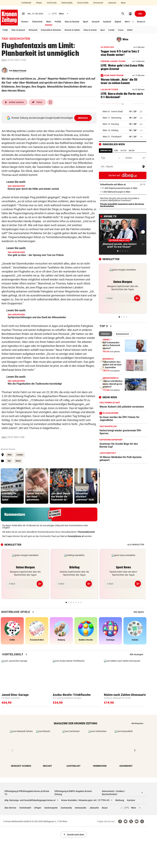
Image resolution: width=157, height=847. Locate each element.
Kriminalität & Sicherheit (51, 30)
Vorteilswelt (26, 3)
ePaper (39, 3)
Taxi (9, 461)
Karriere (131, 800)
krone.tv (141, 21)
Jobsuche (112, 3)
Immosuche (98, 3)
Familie (111, 30)
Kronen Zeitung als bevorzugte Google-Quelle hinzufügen (49, 117)
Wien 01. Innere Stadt (113, 111)
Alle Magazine (137, 723)
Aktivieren (83, 118)
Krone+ (25, 21)
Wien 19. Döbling (110, 130)
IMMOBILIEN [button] (105, 150)
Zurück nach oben (73, 834)
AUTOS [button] (123, 150)
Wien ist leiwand (18, 30)
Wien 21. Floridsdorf (112, 136)
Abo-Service (10, 808)
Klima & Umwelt (90, 30)
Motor (128, 21)
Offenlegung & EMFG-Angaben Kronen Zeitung (73, 792)
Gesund (95, 21)
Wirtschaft (33, 30)
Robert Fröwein (19, 70)
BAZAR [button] (131, 150)
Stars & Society (72, 21)
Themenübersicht (86, 532)
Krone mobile (82, 3)
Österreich (37, 21)
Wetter (129, 30)
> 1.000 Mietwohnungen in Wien (122, 192)
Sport (85, 21)
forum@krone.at (76, 536)
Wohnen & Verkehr (72, 30)
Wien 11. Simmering (112, 118)
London (20, 455)
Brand (18, 461)
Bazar (123, 3)
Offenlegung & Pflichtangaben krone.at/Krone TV (26, 792)
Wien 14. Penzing (111, 124)
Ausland (107, 21)
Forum (120, 30)
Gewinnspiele (66, 3)
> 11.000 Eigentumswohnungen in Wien (122, 188)
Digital (118, 21)
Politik (58, 21)
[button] (133, 22)
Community (52, 3)
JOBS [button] (116, 150)
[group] (12, 486)
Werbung (119, 800)
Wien (48, 21)
